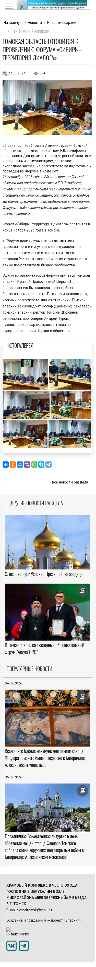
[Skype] (41, 464)
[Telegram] (48, 464)
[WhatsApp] (34, 464)
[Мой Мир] (20, 464)
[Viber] (27, 464)
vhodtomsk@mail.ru (35, 909)
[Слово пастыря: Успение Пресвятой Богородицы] (47, 542)
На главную (13, 22)
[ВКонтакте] (6, 464)
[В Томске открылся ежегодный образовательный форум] (47, 612)
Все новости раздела (70, 482)
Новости (35, 22)
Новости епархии (61, 22)
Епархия (72, 920)
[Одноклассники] (13, 464)
